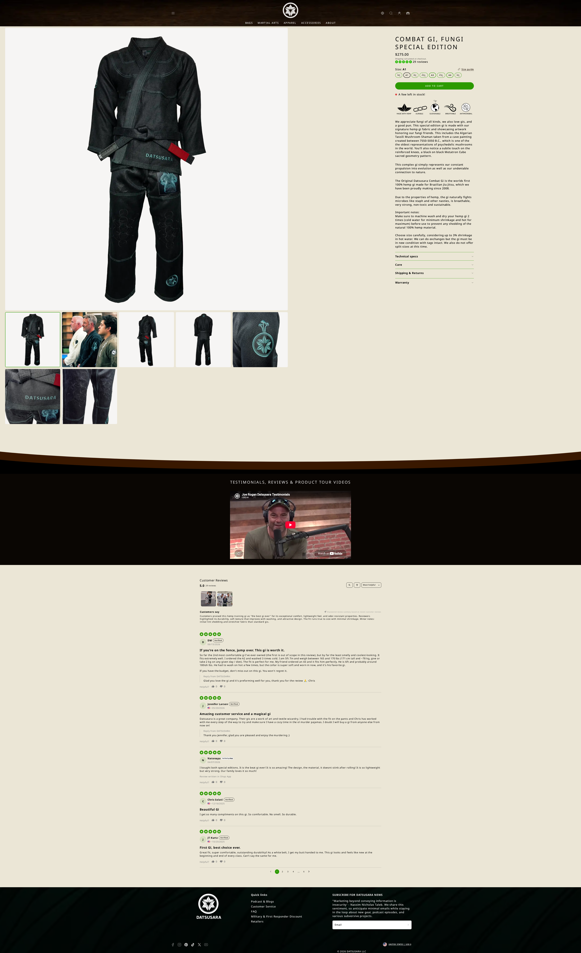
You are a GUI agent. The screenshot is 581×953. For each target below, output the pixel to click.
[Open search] (349, 585)
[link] (382, 13)
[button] (173, 13)
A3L (442, 76)
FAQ (254, 911)
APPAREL (290, 22)
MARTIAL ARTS (268, 22)
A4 (449, 75)
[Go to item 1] (208, 598)
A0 (399, 76)
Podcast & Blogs (262, 901)
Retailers (257, 921)
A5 (459, 76)
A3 (432, 75)
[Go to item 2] (224, 598)
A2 (416, 76)
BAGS (249, 22)
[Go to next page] (309, 872)
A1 (406, 75)
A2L (425, 76)
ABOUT (331, 22)
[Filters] (357, 585)
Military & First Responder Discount (276, 916)
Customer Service (263, 906)
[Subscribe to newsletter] (408, 924)
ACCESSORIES (311, 22)
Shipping (399, 58)
